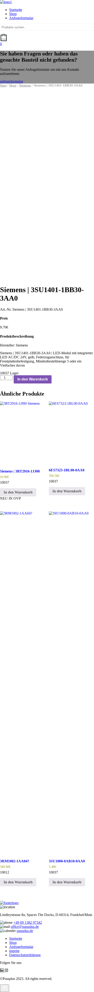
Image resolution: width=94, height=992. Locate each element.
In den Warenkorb (32, 379)
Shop (13, 14)
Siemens (25, 85)
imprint (14, 951)
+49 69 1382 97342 (27, 922)
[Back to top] (4, 988)
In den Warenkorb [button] (18, 492)
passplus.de (25, 931)
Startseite (15, 10)
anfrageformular (11, 81)
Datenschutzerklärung (25, 955)
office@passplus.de (25, 927)
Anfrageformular (21, 18)
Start (3, 85)
